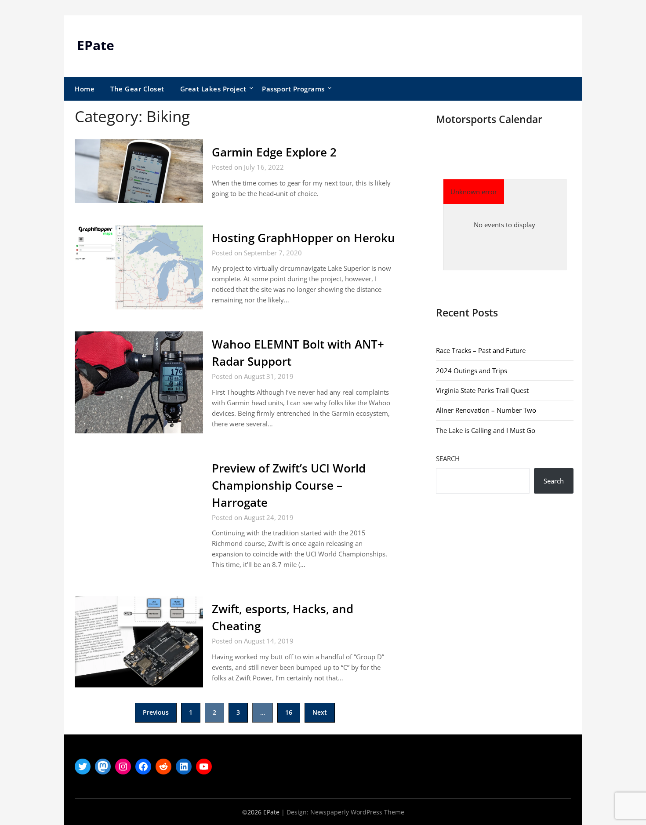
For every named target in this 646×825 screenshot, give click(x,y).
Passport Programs (293, 88)
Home (84, 88)
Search (448, 458)
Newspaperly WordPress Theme (357, 812)
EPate (95, 45)
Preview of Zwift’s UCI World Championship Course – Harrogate (289, 485)
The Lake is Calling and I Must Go (485, 430)
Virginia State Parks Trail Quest (482, 390)
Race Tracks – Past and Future (481, 350)
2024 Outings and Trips (471, 370)
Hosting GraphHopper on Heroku (303, 238)
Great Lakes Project (213, 88)
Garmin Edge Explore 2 (274, 152)
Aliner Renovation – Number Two (486, 410)
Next (319, 712)
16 (288, 712)
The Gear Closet (137, 88)
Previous (156, 712)
